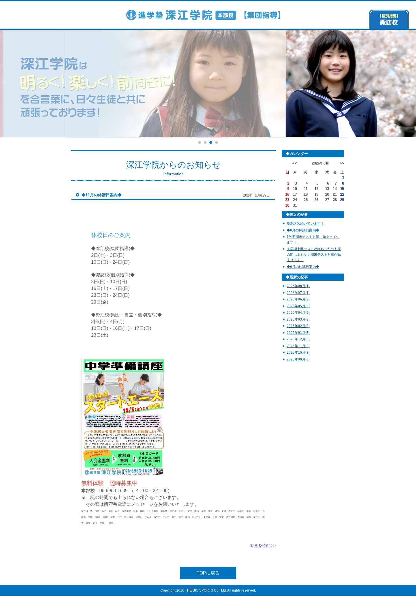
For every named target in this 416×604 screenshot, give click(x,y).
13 (327, 189)
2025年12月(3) (298, 339)
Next (359, 83)
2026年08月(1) (298, 286)
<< (294, 163)
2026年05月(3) (298, 306)
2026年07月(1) (298, 293)
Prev (56, 83)
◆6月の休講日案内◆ (303, 267)
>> (342, 163)
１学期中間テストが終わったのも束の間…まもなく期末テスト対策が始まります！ (314, 254)
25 (306, 200)
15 (342, 189)
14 (335, 189)
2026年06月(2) (298, 299)
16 (287, 194)
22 (342, 194)
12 (316, 189)
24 (295, 200)
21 (335, 194)
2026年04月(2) (298, 313)
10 (295, 189)
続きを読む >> (263, 545)
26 (316, 200)
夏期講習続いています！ (305, 223)
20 (327, 194)
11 (306, 189)
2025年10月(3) (298, 353)
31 (295, 205)
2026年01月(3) (298, 333)
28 (335, 200)
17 (295, 194)
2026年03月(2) (298, 319)
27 (327, 200)
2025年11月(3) (298, 346)
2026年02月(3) (298, 326)
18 (306, 194)
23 (287, 200)
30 (287, 205)
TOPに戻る (208, 573)
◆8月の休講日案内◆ (303, 230)
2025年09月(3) (298, 359)
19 (316, 194)
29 (342, 200)
